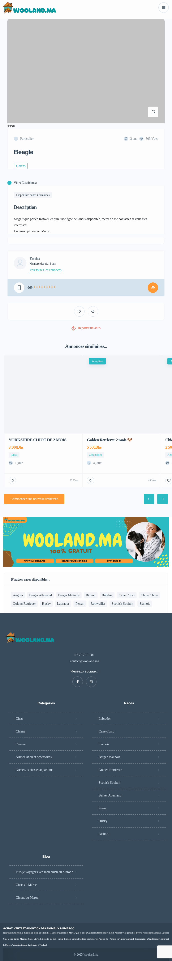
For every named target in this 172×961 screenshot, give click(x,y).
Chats (19, 718)
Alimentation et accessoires (34, 757)
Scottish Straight (122, 603)
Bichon (90, 595)
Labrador (63, 603)
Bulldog (107, 595)
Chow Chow (149, 595)
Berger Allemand (40, 595)
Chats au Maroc (26, 885)
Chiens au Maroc (27, 897)
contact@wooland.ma (84, 661)
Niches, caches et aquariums (34, 770)
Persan (80, 603)
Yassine (35, 258)
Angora (18, 595)
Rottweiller (98, 603)
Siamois (144, 603)
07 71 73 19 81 (84, 655)
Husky (46, 603)
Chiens (20, 731)
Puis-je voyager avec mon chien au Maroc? (44, 872)
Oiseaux (21, 744)
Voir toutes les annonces (45, 270)
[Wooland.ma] (30, 7)
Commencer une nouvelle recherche (34, 499)
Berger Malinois (68, 595)
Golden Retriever (24, 603)
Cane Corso (126, 595)
